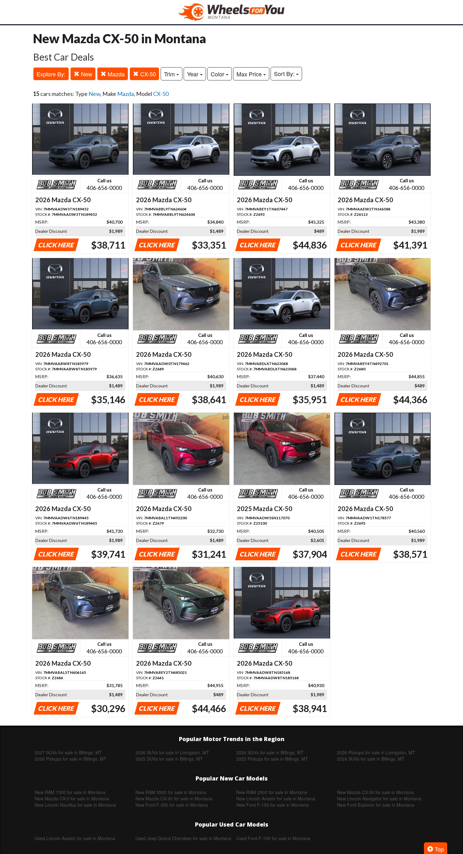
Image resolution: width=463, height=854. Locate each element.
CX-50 (147, 74)
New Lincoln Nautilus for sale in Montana (75, 805)
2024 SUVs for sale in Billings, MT (370, 759)
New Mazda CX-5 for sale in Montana (72, 798)
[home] (231, 12)
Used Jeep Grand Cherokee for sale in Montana (183, 838)
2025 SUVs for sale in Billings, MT (169, 759)
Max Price (250, 74)
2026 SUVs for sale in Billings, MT (270, 752)
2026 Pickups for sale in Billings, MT (70, 759)
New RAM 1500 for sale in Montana (70, 792)
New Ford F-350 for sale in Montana (171, 805)
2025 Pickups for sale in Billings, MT (272, 759)
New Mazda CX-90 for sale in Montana (173, 798)
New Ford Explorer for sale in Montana (375, 805)
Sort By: (285, 73)
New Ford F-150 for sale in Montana (272, 805)
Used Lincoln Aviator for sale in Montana (75, 838)
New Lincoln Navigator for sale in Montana (379, 798)
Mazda (115, 74)
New (85, 74)
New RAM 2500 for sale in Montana (271, 792)
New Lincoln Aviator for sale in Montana (275, 798)
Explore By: (51, 74)
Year (193, 74)
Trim (170, 74)
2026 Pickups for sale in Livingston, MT (376, 752)
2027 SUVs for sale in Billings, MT (68, 752)
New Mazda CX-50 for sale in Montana (375, 792)
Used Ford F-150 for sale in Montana (273, 838)
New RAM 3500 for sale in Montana (170, 792)
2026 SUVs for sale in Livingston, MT (172, 752)
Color (218, 74)
